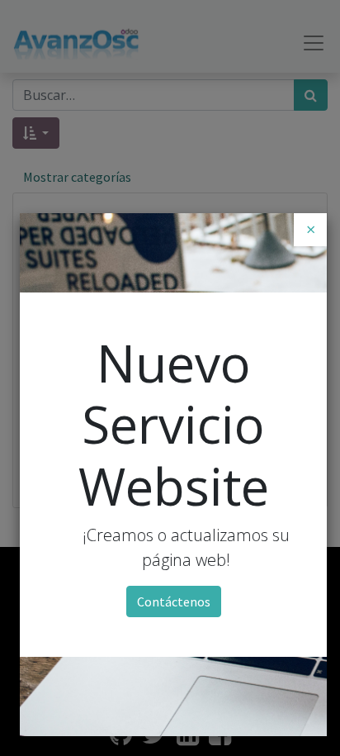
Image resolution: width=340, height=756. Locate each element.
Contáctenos (173, 601)
